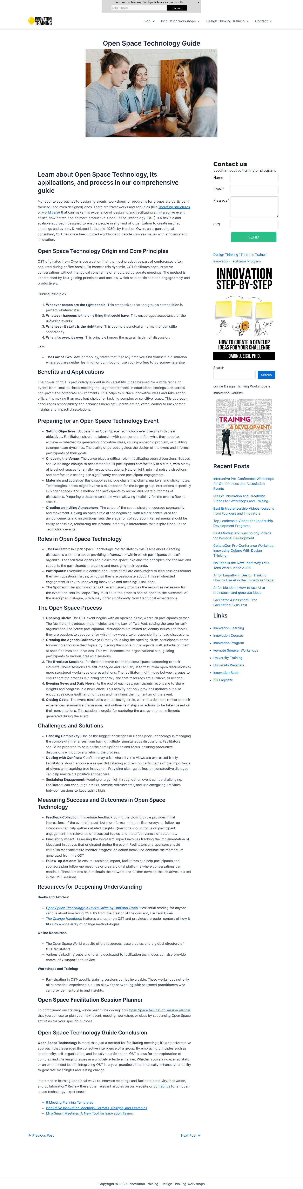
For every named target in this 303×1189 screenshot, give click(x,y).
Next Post (191, 1135)
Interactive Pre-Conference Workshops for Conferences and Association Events (243, 484)
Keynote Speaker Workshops (235, 650)
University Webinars (228, 665)
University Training (227, 658)
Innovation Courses (228, 635)
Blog (146, 21)
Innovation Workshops (178, 21)
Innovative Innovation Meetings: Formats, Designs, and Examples (96, 1108)
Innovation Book (226, 673)
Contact (261, 21)
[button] (152, 21)
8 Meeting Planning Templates (69, 1102)
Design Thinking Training (225, 21)
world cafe (50, 212)
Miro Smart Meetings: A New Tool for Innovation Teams (89, 1113)
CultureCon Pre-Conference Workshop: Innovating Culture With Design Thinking (243, 550)
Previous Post (41, 1135)
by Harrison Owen (92, 908)
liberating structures (174, 207)
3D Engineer (223, 680)
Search (218, 368)
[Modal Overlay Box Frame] (151, 6)
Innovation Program (228, 643)
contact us (162, 1086)
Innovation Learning (228, 628)
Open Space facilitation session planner (159, 1010)
